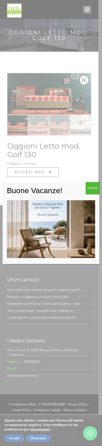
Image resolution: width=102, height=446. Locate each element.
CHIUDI (92, 188)
